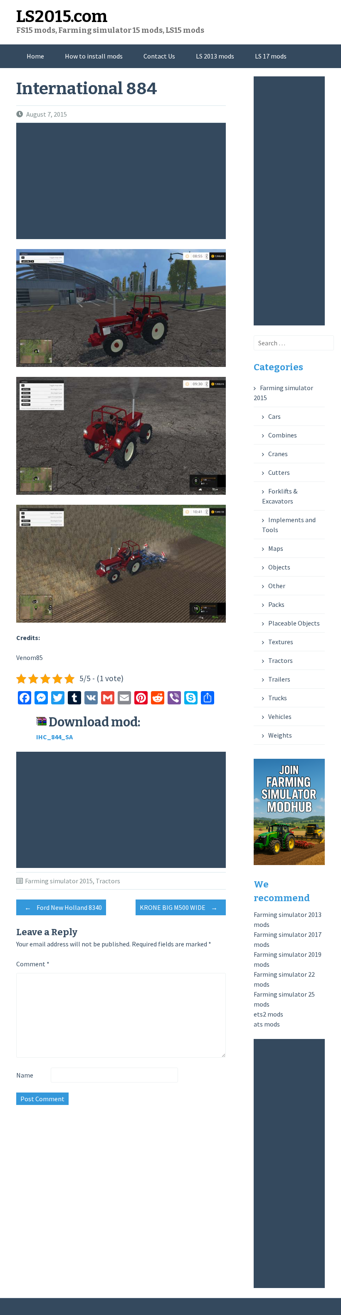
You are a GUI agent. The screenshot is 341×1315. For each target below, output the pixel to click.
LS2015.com (62, 17)
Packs (276, 604)
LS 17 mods (271, 56)
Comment (32, 964)
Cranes (278, 454)
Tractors (108, 881)
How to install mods (94, 56)
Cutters (279, 472)
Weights (280, 735)
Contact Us (159, 56)
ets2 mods (268, 1014)
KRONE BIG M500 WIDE (178, 907)
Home (35, 56)
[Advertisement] (123, 181)
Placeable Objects (294, 623)
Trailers (279, 679)
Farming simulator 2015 (59, 881)
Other (276, 586)
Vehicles (280, 716)
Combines (282, 435)
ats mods (267, 1024)
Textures (280, 642)
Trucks (277, 698)
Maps (275, 548)
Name (24, 1075)
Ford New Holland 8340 (63, 907)
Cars (274, 416)
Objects (279, 567)
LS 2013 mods (215, 56)
